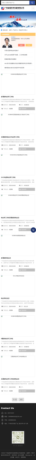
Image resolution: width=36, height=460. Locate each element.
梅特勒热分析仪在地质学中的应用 (14, 67)
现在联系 (23, 108)
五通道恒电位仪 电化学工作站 (10, 137)
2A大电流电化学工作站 (8, 177)
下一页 (15, 399)
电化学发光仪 (5, 298)
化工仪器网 (21, 455)
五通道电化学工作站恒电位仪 (10, 379)
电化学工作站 (23, 30)
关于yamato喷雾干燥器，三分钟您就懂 (16, 55)
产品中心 (15, 30)
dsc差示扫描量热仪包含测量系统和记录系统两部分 (19, 63)
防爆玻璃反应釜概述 (10, 59)
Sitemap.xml (28, 455)
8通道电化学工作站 (7, 338)
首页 (10, 30)
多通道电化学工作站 (7, 96)
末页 (21, 399)
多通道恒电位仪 (6, 258)
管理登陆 (23, 457)
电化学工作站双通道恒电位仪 (10, 217)
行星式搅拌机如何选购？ (12, 50)
